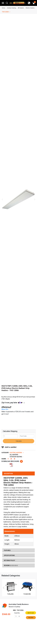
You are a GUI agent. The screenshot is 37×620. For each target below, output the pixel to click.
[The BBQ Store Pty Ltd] (17, 3)
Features (7, 550)
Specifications (9, 555)
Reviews (7, 565)
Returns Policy (9, 560)
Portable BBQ (27, 594)
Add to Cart (31, 613)
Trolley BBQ (10, 594)
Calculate (18, 441)
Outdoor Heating (11, 8)
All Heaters (21, 8)
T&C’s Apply (5, 399)
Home (3, 8)
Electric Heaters (30, 8)
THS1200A (5, 12)
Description (8, 473)
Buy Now (31, 617)
